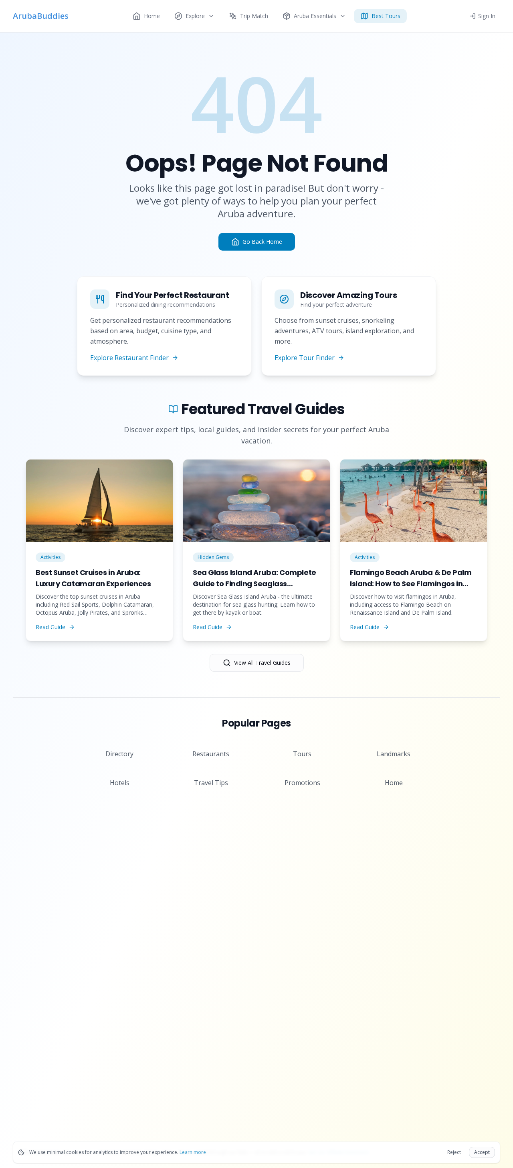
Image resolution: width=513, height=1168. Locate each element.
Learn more (193, 1152)
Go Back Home (262, 241)
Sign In (486, 16)
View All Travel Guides (262, 662)
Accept (482, 1152)
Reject (454, 1152)
